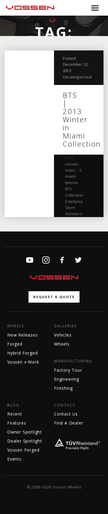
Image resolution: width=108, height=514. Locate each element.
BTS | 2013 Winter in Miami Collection (82, 119)
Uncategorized (77, 77)
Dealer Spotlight (24, 441)
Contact (64, 405)
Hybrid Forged (22, 353)
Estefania (73, 201)
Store (70, 207)
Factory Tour (68, 370)
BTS (68, 189)
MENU (95, 8)
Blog (13, 405)
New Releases (22, 335)
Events (14, 459)
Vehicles (62, 335)
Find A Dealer (68, 423)
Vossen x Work (23, 362)
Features (16, 423)
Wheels (15, 326)
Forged (14, 344)
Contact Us (66, 414)
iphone (71, 182)
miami (70, 176)
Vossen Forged (23, 450)
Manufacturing (73, 361)
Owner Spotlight (24, 432)
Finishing (63, 388)
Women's (73, 213)
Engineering (66, 379)
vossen (72, 164)
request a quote (54, 297)
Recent (14, 414)
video (70, 170)
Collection (74, 195)
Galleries (65, 326)
